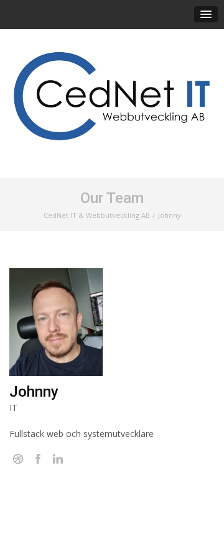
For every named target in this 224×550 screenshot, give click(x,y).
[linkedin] (57, 459)
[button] (206, 14)
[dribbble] (18, 459)
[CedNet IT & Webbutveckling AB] (112, 96)
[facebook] (38, 459)
